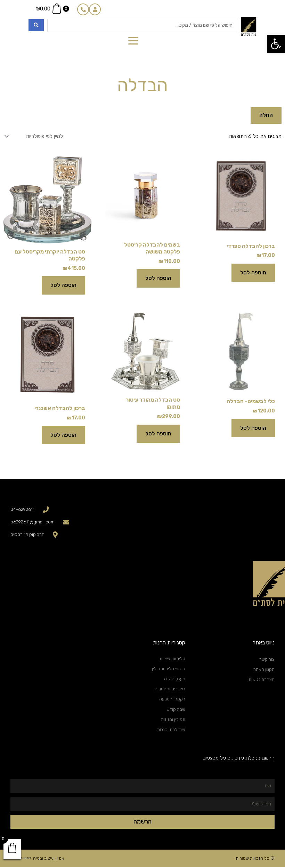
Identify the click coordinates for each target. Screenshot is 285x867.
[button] (276, 44)
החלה (266, 115)
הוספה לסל (253, 273)
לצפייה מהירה (241, 231)
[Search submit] (36, 25)
